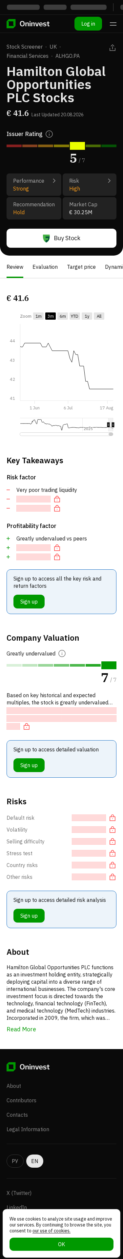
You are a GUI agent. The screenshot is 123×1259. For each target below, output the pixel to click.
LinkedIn (17, 1207)
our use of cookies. (51, 1231)
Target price (81, 266)
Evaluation (45, 266)
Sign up (29, 601)
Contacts (17, 1114)
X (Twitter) (19, 1193)
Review (15, 266)
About (14, 1086)
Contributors (21, 1100)
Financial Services (28, 56)
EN (34, 1161)
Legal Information (28, 1129)
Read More (21, 1029)
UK (53, 46)
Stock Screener (25, 46)
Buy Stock (67, 238)
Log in (88, 23)
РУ (15, 1161)
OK (61, 1244)
